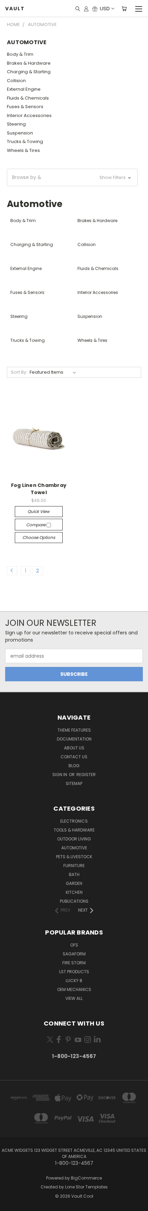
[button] (72, 177)
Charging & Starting (29, 71)
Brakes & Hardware (29, 63)
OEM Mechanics (74, 989)
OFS (74, 945)
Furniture (74, 865)
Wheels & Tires (23, 150)
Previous (10, 1204)
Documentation (74, 739)
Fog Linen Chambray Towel (39, 489)
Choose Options (38, 537)
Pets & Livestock (74, 857)
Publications (74, 901)
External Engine (24, 89)
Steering (16, 124)
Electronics (74, 821)
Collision (16, 80)
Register (86, 774)
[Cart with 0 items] (124, 8)
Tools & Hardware (74, 830)
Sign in (60, 774)
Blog (74, 766)
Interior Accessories (29, 115)
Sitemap (74, 783)
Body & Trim (20, 54)
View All (74, 998)
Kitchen (74, 892)
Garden (74, 883)
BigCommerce (86, 1178)
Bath (74, 874)
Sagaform (74, 954)
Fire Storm (74, 963)
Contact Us (74, 757)
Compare (36, 525)
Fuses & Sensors (25, 106)
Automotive (74, 848)
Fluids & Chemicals (28, 98)
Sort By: (19, 372)
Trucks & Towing (25, 141)
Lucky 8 (74, 980)
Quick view (39, 511)
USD (105, 8)
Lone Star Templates (86, 1187)
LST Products (74, 972)
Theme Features (74, 730)
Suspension (20, 133)
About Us (74, 748)
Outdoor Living (74, 839)
